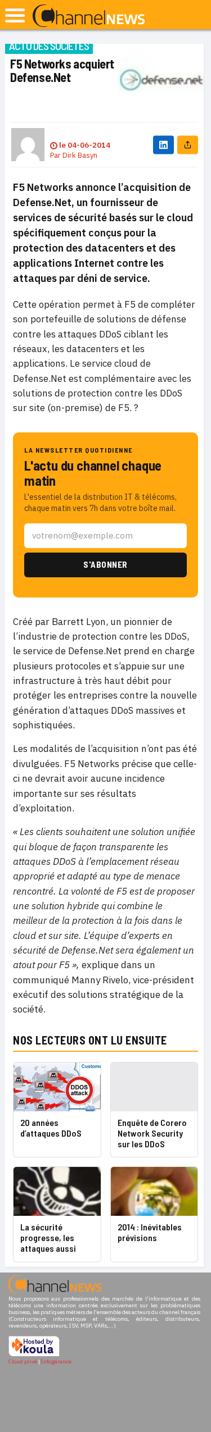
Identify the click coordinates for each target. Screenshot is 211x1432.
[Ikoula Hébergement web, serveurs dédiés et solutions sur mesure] (34, 1354)
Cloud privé (22, 1361)
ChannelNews (89, 16)
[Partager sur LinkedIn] (163, 144)
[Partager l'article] (187, 144)
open (15, 15)
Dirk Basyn (79, 155)
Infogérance (56, 1361)
